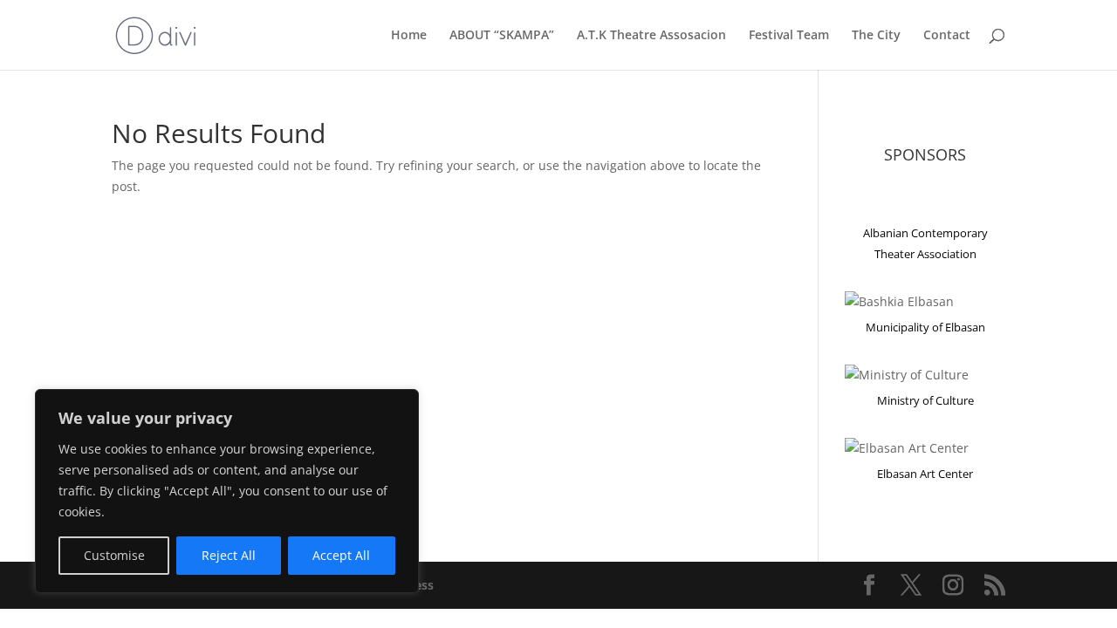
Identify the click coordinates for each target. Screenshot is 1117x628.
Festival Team (789, 36)
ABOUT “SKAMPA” (501, 36)
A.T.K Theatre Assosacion (651, 36)
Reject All (229, 555)
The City (876, 36)
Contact (946, 36)
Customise (114, 555)
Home (409, 36)
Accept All (341, 555)
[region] (227, 491)
